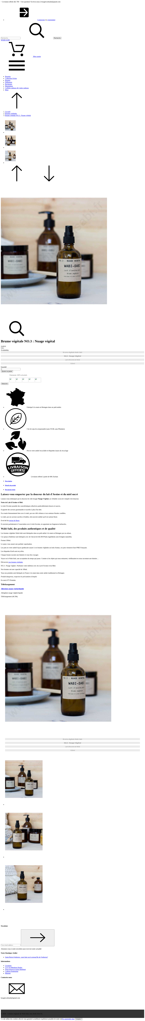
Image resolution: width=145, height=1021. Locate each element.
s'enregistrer (51, 20)
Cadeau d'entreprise (11, 971)
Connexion (41, 20)
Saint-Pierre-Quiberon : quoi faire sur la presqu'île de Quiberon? (26, 957)
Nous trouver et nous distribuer (15, 969)
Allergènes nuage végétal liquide (12, 589)
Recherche (57, 38)
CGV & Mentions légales (13, 967)
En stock (4, 580)
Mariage (8, 973)
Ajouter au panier (7, 371)
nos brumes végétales (15, 562)
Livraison (8, 965)
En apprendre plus (68, 1019)
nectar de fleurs (14, 520)
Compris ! (79, 1019)
